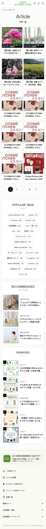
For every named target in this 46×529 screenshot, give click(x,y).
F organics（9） (33, 258)
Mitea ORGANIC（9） (16, 263)
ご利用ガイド (11, 471)
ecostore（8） (33, 263)
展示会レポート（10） (15, 258)
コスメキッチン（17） (23, 236)
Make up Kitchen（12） (23, 247)
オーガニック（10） (15, 253)
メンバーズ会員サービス (15, 490)
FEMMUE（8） (15, 269)
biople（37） (34, 215)
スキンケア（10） (32, 253)
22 (30, 189)
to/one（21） (31, 220)
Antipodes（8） (30, 269)
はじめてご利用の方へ (14, 484)
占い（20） (16, 231)
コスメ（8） (23, 274)
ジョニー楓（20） (32, 226)
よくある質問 (11, 478)
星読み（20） (29, 231)
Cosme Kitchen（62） (17, 215)
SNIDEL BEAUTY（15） (23, 242)
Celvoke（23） (17, 220)
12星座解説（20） (15, 226)
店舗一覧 (9, 497)
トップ (4, 10)
